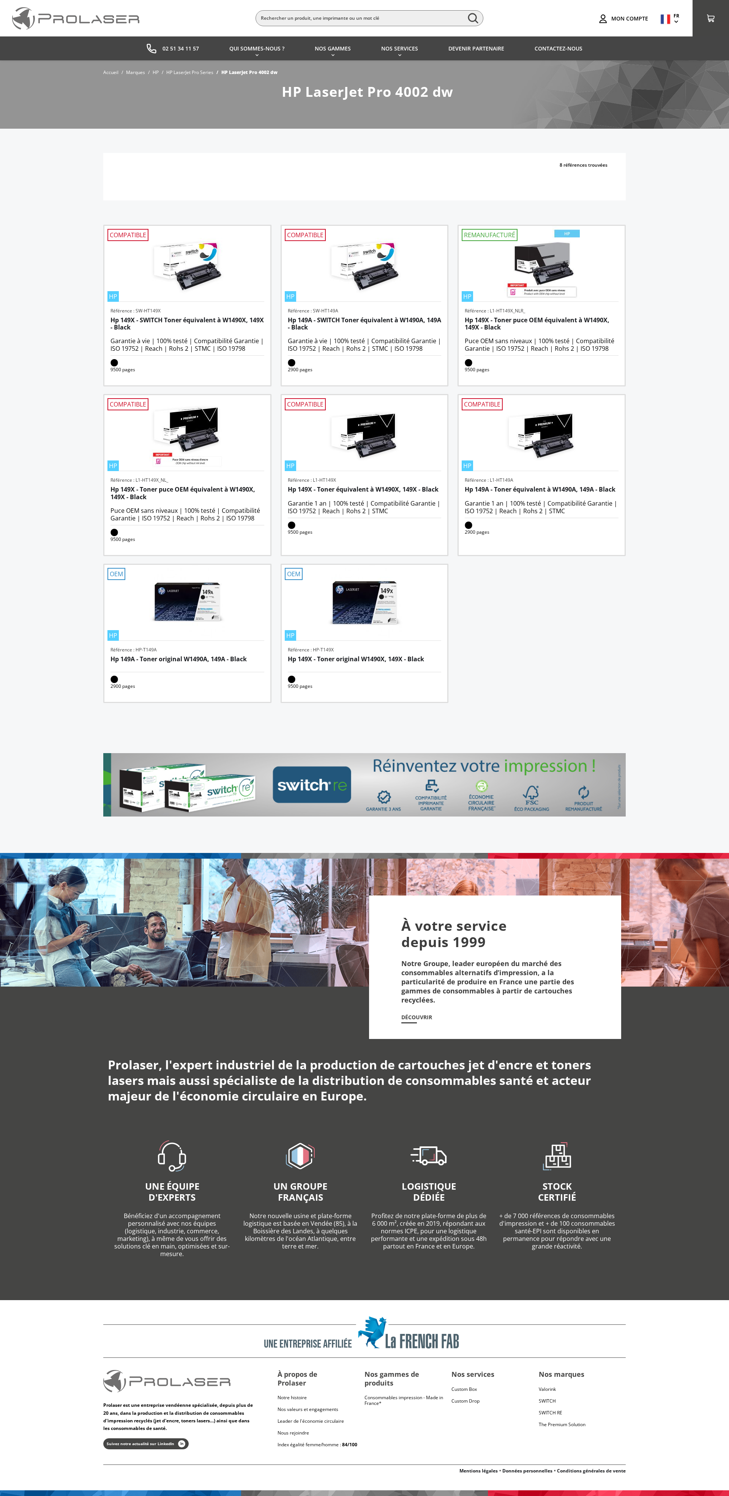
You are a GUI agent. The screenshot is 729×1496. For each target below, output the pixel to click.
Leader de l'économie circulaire (311, 1421)
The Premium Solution (562, 1424)
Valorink (547, 1389)
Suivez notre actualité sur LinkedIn (140, 1443)
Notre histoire (292, 1397)
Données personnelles (527, 1471)
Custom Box (464, 1389)
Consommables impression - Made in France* (403, 1400)
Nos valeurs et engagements (308, 1409)
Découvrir (416, 1017)
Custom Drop (465, 1401)
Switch (547, 1401)
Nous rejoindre (293, 1433)
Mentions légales (478, 1471)
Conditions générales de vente (591, 1471)
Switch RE (550, 1412)
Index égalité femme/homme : (317, 1444)
